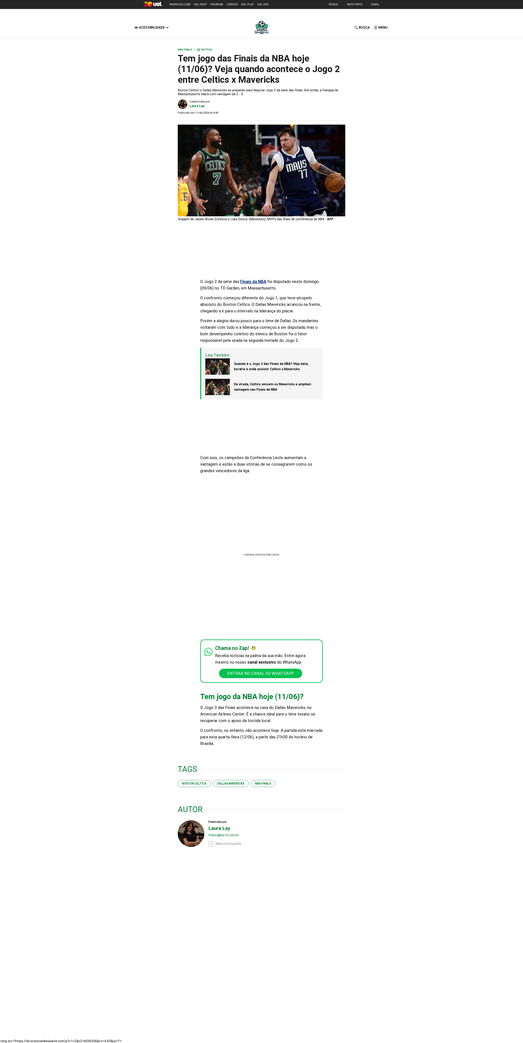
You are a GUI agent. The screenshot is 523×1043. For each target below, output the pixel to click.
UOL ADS (263, 4)
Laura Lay (197, 106)
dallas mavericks (230, 783)
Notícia (204, 49)
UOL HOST (200, 4)
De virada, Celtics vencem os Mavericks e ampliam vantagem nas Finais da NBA (272, 386)
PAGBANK (216, 4)
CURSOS (232, 4)
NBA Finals (263, 783)
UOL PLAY (247, 4)
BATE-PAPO (354, 4)
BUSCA (333, 4)
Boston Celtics (194, 783)
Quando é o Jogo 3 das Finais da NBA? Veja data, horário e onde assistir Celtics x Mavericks (271, 366)
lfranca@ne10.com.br (223, 835)
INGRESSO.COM (179, 4)
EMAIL (375, 4)
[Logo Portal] (261, 27)
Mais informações (228, 844)
